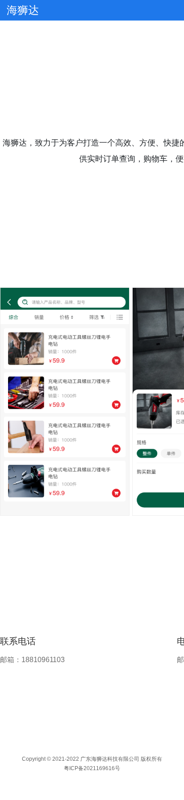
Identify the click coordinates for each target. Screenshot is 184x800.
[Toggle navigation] (171, 10)
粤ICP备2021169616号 (92, 768)
